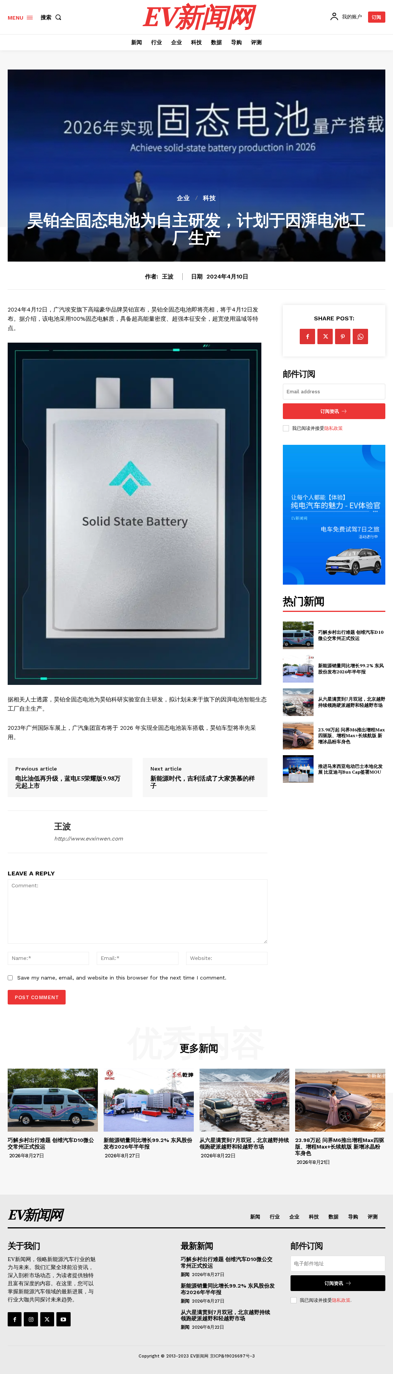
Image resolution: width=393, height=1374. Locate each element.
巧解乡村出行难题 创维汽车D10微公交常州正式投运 (350, 635)
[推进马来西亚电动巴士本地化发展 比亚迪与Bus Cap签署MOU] (298, 769)
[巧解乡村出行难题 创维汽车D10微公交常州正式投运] (298, 635)
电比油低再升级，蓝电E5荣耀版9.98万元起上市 (68, 782)
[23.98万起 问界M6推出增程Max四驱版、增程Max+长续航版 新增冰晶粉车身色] (298, 735)
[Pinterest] (342, 336)
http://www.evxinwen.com (88, 838)
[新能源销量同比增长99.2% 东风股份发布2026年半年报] (298, 669)
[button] (52, 17)
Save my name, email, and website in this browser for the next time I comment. (121, 978)
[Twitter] (325, 336)
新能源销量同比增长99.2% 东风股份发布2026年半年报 (351, 669)
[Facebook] (307, 336)
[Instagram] (31, 1319)
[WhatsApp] (360, 336)
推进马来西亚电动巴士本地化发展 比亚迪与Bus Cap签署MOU (350, 769)
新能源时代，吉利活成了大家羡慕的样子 (202, 782)
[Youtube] (63, 1319)
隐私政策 (333, 428)
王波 (167, 276)
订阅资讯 (329, 411)
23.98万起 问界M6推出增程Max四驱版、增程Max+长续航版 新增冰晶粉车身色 (351, 735)
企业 (183, 198)
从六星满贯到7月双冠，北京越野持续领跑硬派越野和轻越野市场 (351, 702)
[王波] (26, 832)
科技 (209, 198)
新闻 (185, 1274)
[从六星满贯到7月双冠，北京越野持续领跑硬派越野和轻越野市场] (298, 702)
